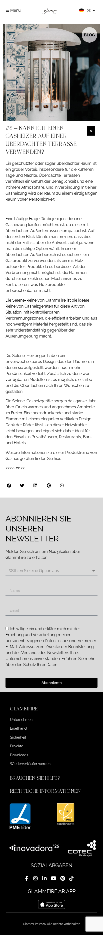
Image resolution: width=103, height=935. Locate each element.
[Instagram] (35, 878)
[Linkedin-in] (44, 878)
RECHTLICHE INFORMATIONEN (45, 791)
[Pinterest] (62, 878)
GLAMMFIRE (24, 708)
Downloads (19, 755)
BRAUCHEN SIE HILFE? (35, 778)
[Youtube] (53, 878)
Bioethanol (18, 728)
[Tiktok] (71, 878)
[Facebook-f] (26, 878)
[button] (9, 485)
